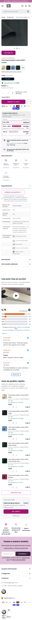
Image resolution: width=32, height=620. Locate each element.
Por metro (8, 79)
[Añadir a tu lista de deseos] (28, 102)
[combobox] (16, 11)
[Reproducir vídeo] (16, 295)
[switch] (4, 617)
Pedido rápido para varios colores (11, 72)
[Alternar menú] (2, 6)
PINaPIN (8, 617)
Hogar (3, 17)
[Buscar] (28, 11)
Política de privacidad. (18, 560)
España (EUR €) (9, 598)
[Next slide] (19, 48)
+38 (23, 68)
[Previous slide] (14, 48)
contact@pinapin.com (11, 583)
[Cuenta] (26, 6)
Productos (10, 17)
